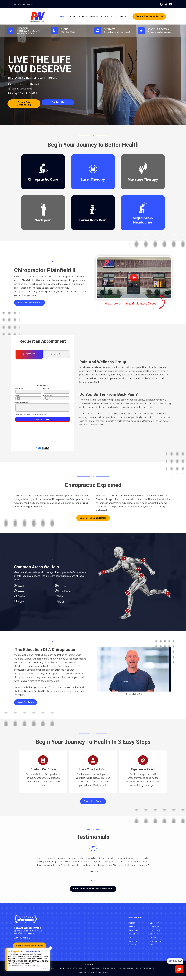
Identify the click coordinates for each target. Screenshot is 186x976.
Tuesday (132, 926)
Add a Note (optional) (22, 402)
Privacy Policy (109, 968)
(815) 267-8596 (22, 938)
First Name (19, 388)
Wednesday (134, 930)
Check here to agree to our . (32, 414)
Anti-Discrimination (55, 968)
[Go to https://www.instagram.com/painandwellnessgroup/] (165, 4)
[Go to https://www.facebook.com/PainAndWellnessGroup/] (161, 4)
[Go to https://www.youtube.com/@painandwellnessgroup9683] (170, 5)
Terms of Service (125, 968)
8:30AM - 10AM (156, 941)
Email (17, 395)
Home (62, 16)
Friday (131, 938)
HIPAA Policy (95, 968)
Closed (153, 938)
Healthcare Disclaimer (77, 968)
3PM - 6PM (154, 926)
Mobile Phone (48, 395)
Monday (132, 923)
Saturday (133, 941)
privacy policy (41, 414)
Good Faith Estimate (145, 968)
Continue (40, 419)
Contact (121, 16)
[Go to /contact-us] (43, 771)
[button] (29, 303)
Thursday (133, 934)
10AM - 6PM (155, 923)
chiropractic (77, 499)
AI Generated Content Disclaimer (93, 972)
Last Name (47, 388)
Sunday (132, 945)
